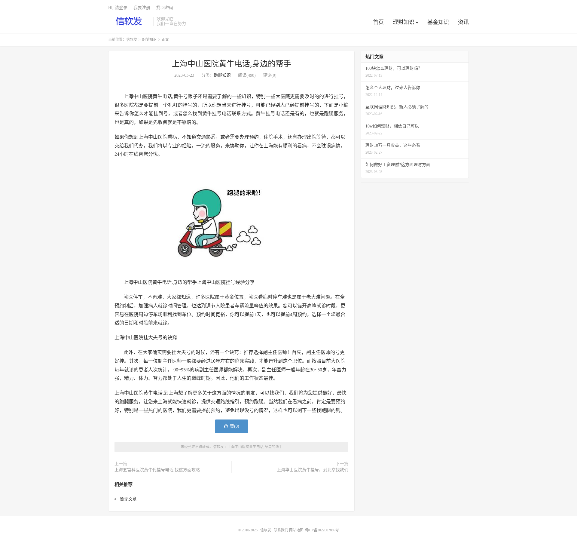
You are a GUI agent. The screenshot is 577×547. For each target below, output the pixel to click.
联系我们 (281, 530)
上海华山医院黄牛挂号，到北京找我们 (312, 470)
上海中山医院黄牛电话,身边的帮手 (231, 64)
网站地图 (296, 530)
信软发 (129, 21)
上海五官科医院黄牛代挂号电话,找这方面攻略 (157, 470)
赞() (234, 426)
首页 (378, 22)
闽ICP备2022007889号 (321, 530)
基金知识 (438, 22)
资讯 (463, 22)
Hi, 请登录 (117, 7)
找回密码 (164, 7)
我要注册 (141, 7)
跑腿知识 (149, 40)
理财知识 (403, 22)
